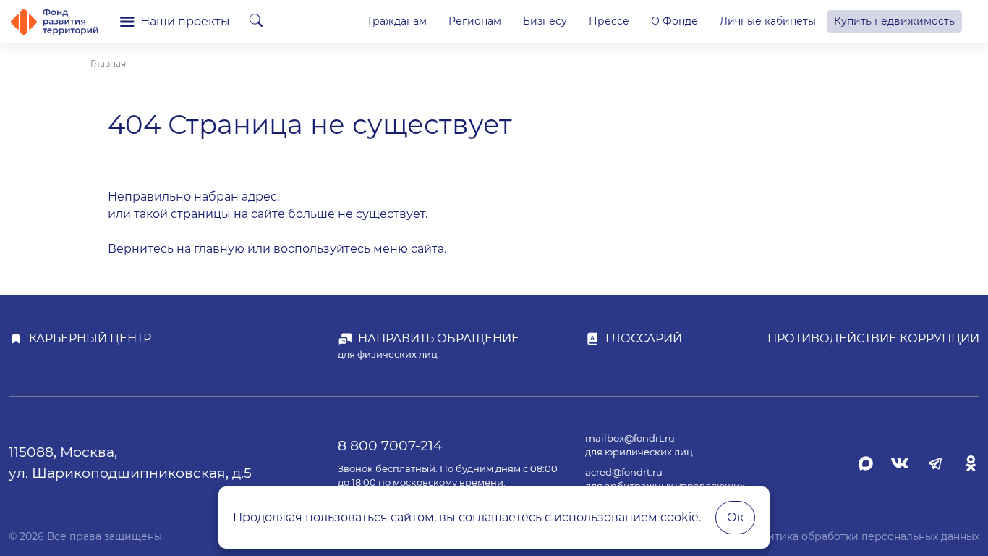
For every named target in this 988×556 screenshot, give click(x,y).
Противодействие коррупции (873, 338)
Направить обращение (438, 338)
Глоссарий (643, 338)
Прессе (609, 21)
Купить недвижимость (894, 21)
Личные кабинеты (768, 21)
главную (219, 249)
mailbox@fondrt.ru (630, 438)
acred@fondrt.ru (624, 472)
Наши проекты (185, 21)
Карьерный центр (90, 338)
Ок (735, 517)
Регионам (474, 21)
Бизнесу (545, 21)
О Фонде (674, 21)
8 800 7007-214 (390, 445)
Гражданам (397, 21)
